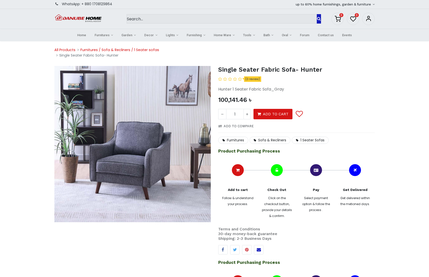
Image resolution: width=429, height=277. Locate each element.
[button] (299, 114)
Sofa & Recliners (272, 140)
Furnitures (235, 140)
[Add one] (247, 114)
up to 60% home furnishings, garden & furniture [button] (334, 4)
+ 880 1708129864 (96, 3)
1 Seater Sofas (312, 140)
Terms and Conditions (239, 229)
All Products (64, 49)
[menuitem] (81, 35)
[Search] (319, 19)
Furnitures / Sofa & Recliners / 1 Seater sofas (119, 49)
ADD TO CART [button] (275, 114)
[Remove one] (222, 114)
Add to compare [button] (239, 126)
